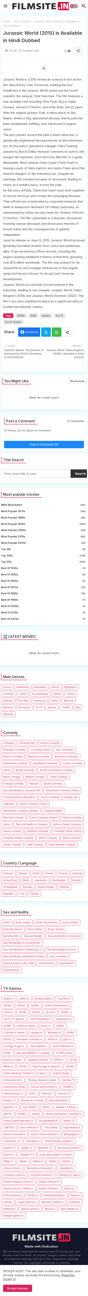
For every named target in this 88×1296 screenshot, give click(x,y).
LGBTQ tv (9, 1127)
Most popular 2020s (43, 542)
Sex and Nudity (33, 936)
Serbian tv (9, 1208)
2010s (21, 315)
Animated (40, 687)
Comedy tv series (14, 1032)
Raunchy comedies (66, 756)
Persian (75, 880)
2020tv (36, 1012)
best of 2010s (43, 612)
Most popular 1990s (43, 523)
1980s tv (8, 1161)
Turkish (34, 893)
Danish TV (9, 1147)
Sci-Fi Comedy (50, 797)
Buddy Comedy (25, 770)
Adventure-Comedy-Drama (62, 790)
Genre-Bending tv (54, 1195)
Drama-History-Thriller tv (18, 1188)
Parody (33, 783)
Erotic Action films (47, 922)
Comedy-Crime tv (14, 1174)
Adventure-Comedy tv (40, 1168)
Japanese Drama (37, 1059)
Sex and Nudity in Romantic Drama (23, 956)
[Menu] (5, 6)
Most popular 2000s (43, 530)
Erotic (6, 922)
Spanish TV (10, 1107)
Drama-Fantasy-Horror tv (18, 1181)
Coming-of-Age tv (69, 1174)
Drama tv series (26, 1025)
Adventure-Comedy (15, 763)
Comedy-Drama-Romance (19, 797)
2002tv (66, 1161)
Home (6, 21)
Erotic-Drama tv (12, 1195)
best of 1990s (43, 599)
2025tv (65, 1012)
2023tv (7, 1005)
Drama (57, 693)
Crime (22, 693)
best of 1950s (43, 574)
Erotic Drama (70, 922)
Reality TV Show (66, 1107)
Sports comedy (52, 783)
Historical (39, 700)
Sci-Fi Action (22, 21)
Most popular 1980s (43, 517)
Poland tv (74, 1202)
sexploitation (11, 969)
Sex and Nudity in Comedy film (21, 790)
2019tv (60, 1025)
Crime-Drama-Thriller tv (59, 1141)
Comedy (8, 693)
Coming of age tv (13, 1046)
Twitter (46, 332)
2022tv (21, 1005)
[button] (74, 6)
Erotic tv (46, 1025)
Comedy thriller (53, 810)
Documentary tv (48, 1120)
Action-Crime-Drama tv (45, 1134)
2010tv (46, 1107)
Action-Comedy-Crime (33, 803)
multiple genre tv (13, 1215)
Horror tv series (12, 1059)
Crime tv (8, 1012)
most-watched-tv (63, 1046)
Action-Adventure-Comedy (56, 770)
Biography (70, 687)
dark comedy (35, 844)
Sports (52, 707)
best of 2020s (43, 618)
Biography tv (71, 1134)
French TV (64, 1093)
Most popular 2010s (43, 536)
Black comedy (11, 776)
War (78, 707)
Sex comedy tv (29, 1127)
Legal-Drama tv (26, 1202)
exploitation (66, 963)
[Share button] (67, 332)
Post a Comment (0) (44, 444)
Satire (6, 824)
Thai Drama (51, 1127)
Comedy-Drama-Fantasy (18, 837)
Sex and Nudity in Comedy (32, 824)
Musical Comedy (13, 817)
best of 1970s (43, 587)
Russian (27, 886)
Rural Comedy (71, 837)
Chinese (8, 873)
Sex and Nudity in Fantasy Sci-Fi (22, 949)
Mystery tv (54, 1032)
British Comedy (35, 776)
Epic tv (67, 1039)
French (63, 873)
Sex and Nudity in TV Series (33, 1052)
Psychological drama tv (47, 1066)
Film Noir (23, 700)
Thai (22, 893)
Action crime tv (12, 1168)
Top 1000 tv (30, 1107)
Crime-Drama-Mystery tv (18, 1120)
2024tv (35, 1005)
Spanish (64, 886)
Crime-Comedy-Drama (43, 817)
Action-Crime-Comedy (67, 824)
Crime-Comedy (72, 763)
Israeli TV (26, 1147)
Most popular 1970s (43, 511)
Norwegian (58, 880)
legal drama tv (71, 1127)
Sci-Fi (59, 315)
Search (80, 473)
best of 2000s (43, 606)
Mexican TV (45, 1147)
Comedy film (27, 742)
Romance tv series (32, 1100)
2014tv (23, 1066)
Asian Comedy (12, 831)
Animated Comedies (45, 763)
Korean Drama (43, 998)
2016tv (70, 1032)
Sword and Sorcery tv (44, 1086)
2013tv (74, 1059)
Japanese (41, 880)
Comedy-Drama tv (41, 1174)
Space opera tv (30, 1208)
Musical (68, 700)
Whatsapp (56, 332)
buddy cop (71, 797)
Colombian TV (11, 1141)
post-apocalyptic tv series (56, 1154)
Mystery (8, 707)
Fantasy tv (36, 1032)
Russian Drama (58, 1100)
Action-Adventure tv (57, 1005)
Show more (77, 381)
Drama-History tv (49, 1181)
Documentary (40, 693)
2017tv (7, 1039)
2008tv (21, 1113)
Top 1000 (43, 555)
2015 (33, 315)
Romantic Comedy (14, 749)
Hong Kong (10, 880)
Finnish (49, 873)
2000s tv (58, 1059)
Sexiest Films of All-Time (18, 963)
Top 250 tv (63, 998)
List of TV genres (13, 1019)
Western (8, 714)
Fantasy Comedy (13, 783)
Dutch (36, 873)
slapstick (8, 803)
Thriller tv (68, 1086)
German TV (69, 1080)
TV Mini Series (64, 1052)
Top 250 (43, 561)
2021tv (23, 1012)
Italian (25, 880)
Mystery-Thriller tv (53, 1202)
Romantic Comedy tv (29, 1039)
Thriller (66, 707)
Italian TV (68, 1120)
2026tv (70, 1066)
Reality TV (9, 1100)
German (77, 873)
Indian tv (76, 1195)
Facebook (31, 332)
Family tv (32, 1195)
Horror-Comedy (13, 756)
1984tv (23, 1161)
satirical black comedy (62, 844)
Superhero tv (64, 1019)
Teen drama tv (38, 1046)
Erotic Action (23, 922)
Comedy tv (32, 1141)
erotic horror (46, 963)
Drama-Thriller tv (49, 1188)
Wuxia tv (50, 1208)
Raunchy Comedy (38, 756)
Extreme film (10, 936)
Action (46, 315)
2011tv (32, 1093)
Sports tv (8, 1154)
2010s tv (24, 998)
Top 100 (43, 549)
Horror (55, 700)
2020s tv (8, 998)
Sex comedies (65, 749)
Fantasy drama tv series (42, 1080)
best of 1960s (43, 580)
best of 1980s (43, 593)
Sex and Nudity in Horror (61, 949)
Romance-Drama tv (69, 1147)
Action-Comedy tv (14, 1134)
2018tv (7, 1025)
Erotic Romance (12, 929)
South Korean (46, 886)
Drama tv (47, 1093)
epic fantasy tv (69, 1208)
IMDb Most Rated (43, 504)
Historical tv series (14, 1086)
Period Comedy (71, 817)
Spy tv (43, 1073)
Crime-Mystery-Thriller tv (18, 1073)
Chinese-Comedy (37, 831)
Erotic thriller (35, 929)
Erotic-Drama (56, 929)
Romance (24, 707)
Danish (23, 873)
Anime (55, 687)
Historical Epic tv (13, 1093)
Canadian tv (66, 1168)
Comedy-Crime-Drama (67, 831)
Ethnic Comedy (48, 837)
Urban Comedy (12, 844)
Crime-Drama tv (12, 1080)
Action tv (52, 1039)
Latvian (7, 1202)
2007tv (7, 1113)
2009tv (36, 1113)
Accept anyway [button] (17, 1288)
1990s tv (38, 1161)
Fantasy (8, 700)
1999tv (53, 1161)
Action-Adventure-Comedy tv (63, 1113)
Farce (6, 770)
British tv (8, 1066)
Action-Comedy (50, 742)
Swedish (8, 893)
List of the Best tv (40, 1019)
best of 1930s (43, 568)
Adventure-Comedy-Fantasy (20, 810)
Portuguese (10, 886)
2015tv (7, 1052)
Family (71, 693)
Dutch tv (69, 1188)
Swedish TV (27, 1154)
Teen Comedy (58, 776)
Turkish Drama (61, 1073)
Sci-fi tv (50, 1012)
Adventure (22, 687)
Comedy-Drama (41, 749)
